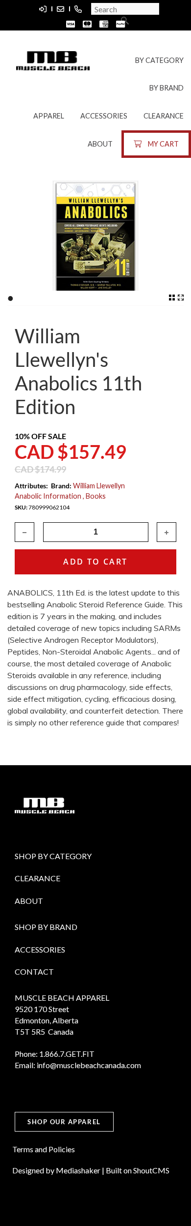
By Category (159, 60)
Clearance (163, 116)
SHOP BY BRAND (46, 926)
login (42, 9)
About (100, 144)
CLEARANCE (37, 878)
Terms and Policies (43, 1149)
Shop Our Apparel (64, 1122)
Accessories (103, 116)
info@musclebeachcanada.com (89, 1065)
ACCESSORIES (40, 949)
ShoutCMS (151, 1170)
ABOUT (29, 900)
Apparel (48, 116)
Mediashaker (78, 1170)
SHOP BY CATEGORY (53, 856)
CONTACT (34, 971)
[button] (166, 532)
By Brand (166, 88)
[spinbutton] (95, 532)
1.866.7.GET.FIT (78, 9)
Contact (60, 9)
